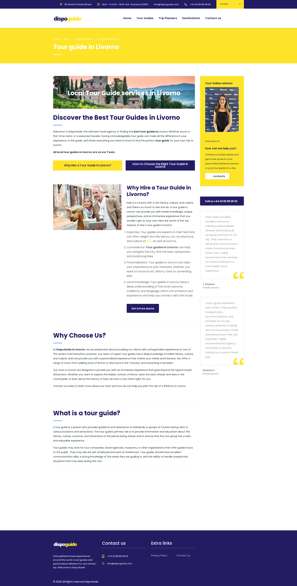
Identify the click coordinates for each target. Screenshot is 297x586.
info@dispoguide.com (119, 563)
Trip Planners (168, 18)
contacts (219, 176)
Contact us (213, 18)
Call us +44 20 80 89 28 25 (221, 201)
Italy (149, 241)
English (236, 18)
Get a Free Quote (142, 308)
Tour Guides (144, 18)
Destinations (191, 18)
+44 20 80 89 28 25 (200, 4)
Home (127, 18)
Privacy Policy (159, 555)
